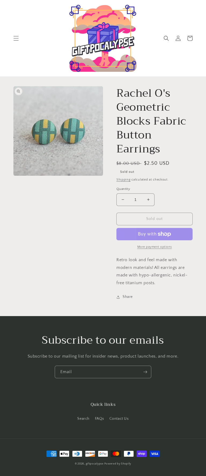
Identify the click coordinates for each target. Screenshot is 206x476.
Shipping (123, 179)
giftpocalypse (95, 463)
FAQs (99, 419)
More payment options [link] (154, 247)
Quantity (123, 189)
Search (83, 419)
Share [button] (128, 297)
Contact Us (119, 419)
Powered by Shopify (117, 463)
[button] (16, 38)
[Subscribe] (145, 372)
